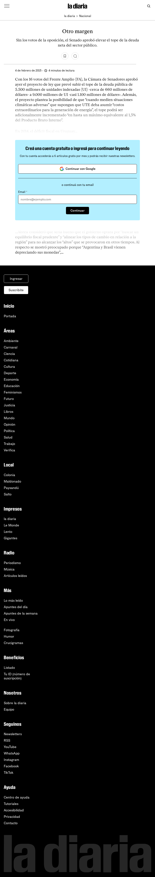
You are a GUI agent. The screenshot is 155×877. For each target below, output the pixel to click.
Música (9, 569)
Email (22, 192)
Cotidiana (11, 360)
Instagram (11, 760)
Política (9, 431)
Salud (8, 437)
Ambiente (11, 341)
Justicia (9, 405)
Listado (9, 668)
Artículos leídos (15, 576)
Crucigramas (13, 643)
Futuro (9, 399)
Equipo (9, 709)
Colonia (9, 475)
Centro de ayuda (16, 797)
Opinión (9, 424)
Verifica (9, 450)
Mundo (9, 418)
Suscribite (16, 290)
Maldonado (12, 481)
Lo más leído (13, 600)
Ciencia (9, 354)
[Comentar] (75, 56)
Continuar (77, 210)
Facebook (11, 766)
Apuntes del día (16, 607)
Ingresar (16, 279)
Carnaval (10, 347)
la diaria (69, 16)
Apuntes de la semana (21, 613)
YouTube (10, 747)
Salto (8, 494)
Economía (11, 379)
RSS (7, 740)
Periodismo (12, 563)
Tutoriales (11, 804)
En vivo (9, 620)
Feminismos (13, 392)
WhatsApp (11, 753)
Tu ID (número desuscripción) (17, 676)
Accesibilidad (14, 810)
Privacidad (12, 817)
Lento (8, 532)
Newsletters (13, 734)
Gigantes (10, 538)
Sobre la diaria (15, 703)
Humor (9, 636)
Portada (10, 316)
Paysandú (11, 488)
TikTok (8, 773)
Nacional (85, 16)
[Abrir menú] (7, 6)
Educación (12, 386)
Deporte (10, 373)
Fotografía (11, 630)
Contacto (11, 823)
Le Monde (11, 525)
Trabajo (9, 444)
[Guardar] (64, 56)
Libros (8, 412)
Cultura (9, 367)
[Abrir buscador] (148, 6)
